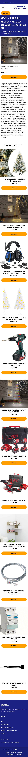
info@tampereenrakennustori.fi (8, 2)
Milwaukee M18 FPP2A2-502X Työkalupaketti (14, 456)
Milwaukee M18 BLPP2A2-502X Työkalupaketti (14, 500)
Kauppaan (5, 13)
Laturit (16, 66)
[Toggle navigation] (3, 7)
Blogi (3, 733)
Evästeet (19, 752)
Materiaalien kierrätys (8, 727)
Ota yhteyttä (13, 752)
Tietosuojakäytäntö (11, 754)
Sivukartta (19, 754)
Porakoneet (11, 66)
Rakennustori (5, 724)
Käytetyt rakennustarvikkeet (9, 730)
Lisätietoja (14, 77)
